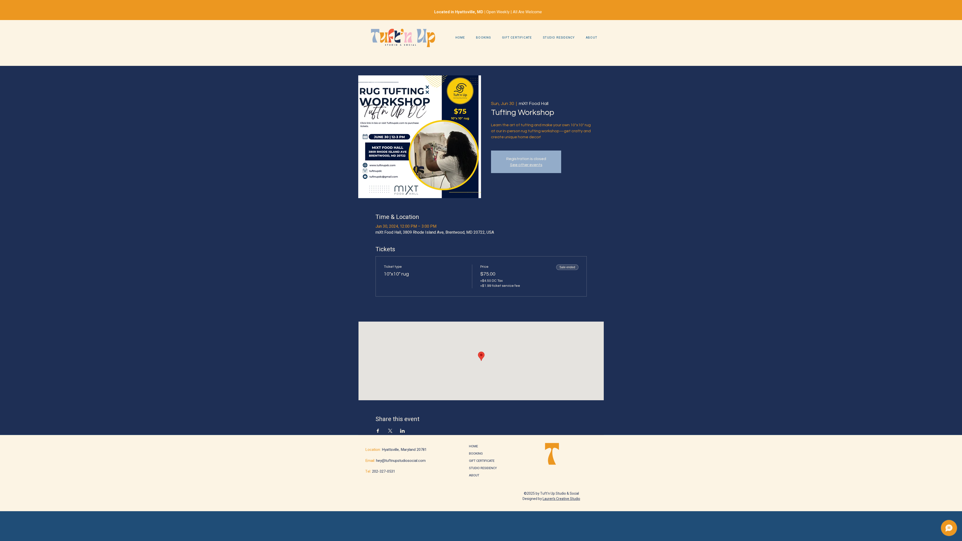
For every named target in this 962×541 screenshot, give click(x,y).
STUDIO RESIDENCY (481, 468)
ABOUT (474, 475)
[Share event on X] (390, 431)
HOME (473, 446)
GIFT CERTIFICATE (481, 460)
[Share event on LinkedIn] (402, 431)
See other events (526, 165)
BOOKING (476, 453)
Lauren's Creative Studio (561, 498)
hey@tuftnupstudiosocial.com (401, 460)
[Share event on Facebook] (378, 431)
